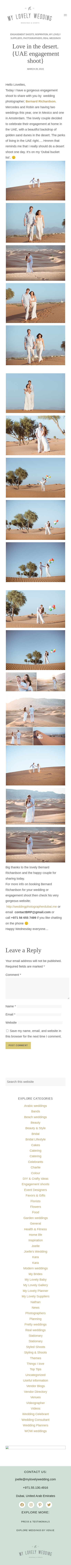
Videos (35, 1408)
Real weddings (52, 38)
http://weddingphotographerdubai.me (32, 906)
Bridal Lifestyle (36, 1139)
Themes (35, 1358)
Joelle (36, 1246)
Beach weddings (35, 1117)
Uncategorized (35, 1375)
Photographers (32, 38)
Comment (13, 975)
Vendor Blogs (35, 1386)
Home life (35, 1234)
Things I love (35, 1363)
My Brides (35, 1274)
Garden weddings (35, 1218)
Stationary (36, 1335)
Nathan (35, 1302)
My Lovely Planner (35, 1291)
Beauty (35, 1122)
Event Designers (35, 1190)
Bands (35, 1111)
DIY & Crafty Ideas (35, 1178)
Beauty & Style (35, 1128)
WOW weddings (35, 1431)
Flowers (35, 1206)
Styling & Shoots (35, 1352)
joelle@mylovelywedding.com (35, 1479)
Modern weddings (35, 1268)
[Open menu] (65, 15)
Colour (35, 1173)
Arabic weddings (35, 1106)
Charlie (35, 1167)
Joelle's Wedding (35, 1251)
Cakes (35, 1145)
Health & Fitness (35, 1229)
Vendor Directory (35, 1391)
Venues (35, 1397)
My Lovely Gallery (35, 1285)
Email (10, 1014)
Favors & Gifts (35, 1195)
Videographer (35, 1403)
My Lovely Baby (36, 1279)
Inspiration (41, 34)
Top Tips (35, 1369)
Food (35, 1212)
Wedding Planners (35, 1425)
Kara (35, 1257)
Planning (35, 1319)
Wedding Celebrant (35, 1414)
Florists (35, 1201)
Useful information (35, 1380)
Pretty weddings (35, 1324)
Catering (35, 1150)
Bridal (35, 1134)
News (35, 1307)
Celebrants (35, 1162)
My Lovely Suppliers (35, 1296)
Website (11, 1022)
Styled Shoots (35, 1347)
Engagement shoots (22, 34)
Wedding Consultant (35, 1420)
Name (11, 1006)
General (35, 1223)
